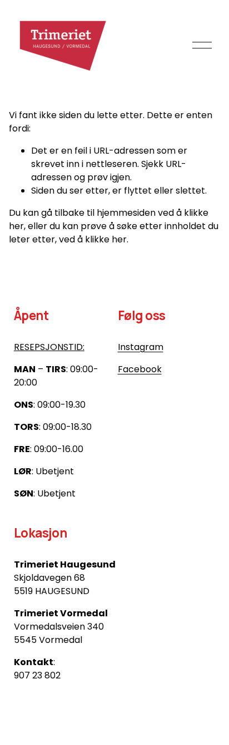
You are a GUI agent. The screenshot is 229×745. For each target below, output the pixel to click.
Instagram (140, 347)
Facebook (140, 369)
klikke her (106, 239)
